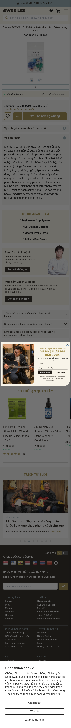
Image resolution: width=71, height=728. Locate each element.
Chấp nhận (34, 702)
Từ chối (34, 711)
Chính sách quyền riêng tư (44, 694)
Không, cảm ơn (60, 372)
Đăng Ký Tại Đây (45, 372)
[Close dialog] (67, 344)
